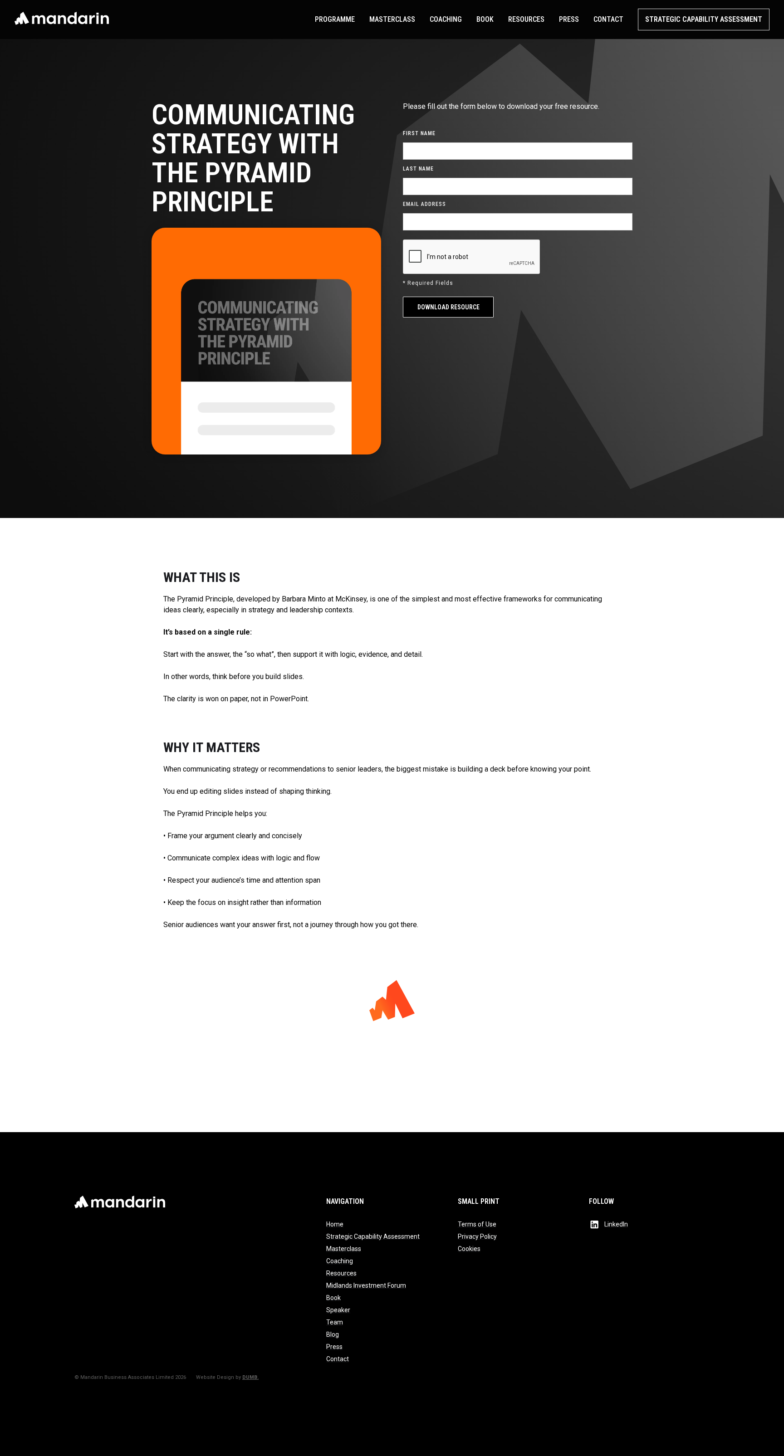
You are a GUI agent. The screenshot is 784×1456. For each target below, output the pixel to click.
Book (485, 19)
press (569, 19)
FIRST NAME (419, 133)
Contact (608, 19)
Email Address (424, 204)
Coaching (446, 19)
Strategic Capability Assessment (703, 19)
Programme (335, 19)
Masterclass (392, 19)
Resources (526, 19)
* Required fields (428, 283)
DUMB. (250, 1377)
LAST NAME (418, 169)
